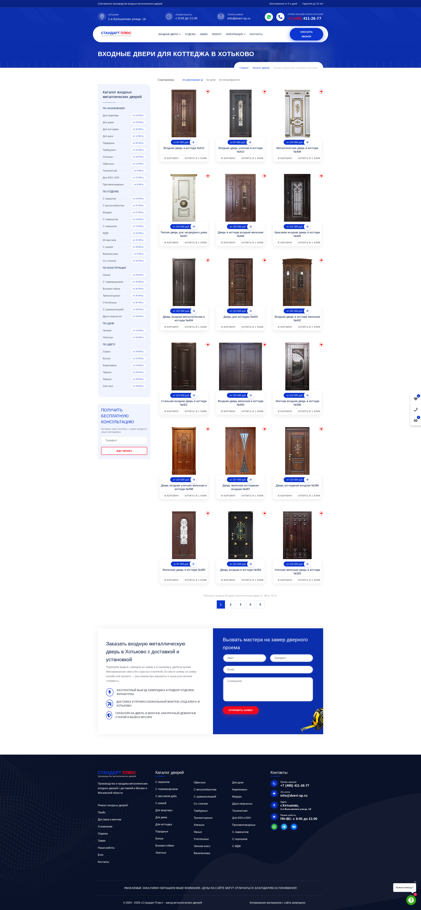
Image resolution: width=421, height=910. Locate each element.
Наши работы (106, 847)
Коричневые (239, 789)
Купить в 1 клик (196, 158)
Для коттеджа (163, 824)
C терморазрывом (166, 789)
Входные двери (168, 34)
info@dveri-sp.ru (238, 18)
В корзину (171, 158)
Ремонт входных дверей (113, 805)
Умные (198, 832)
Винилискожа (202, 853)
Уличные (199, 825)
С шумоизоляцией (205, 796)
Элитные (160, 852)
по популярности (229, 79)
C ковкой (160, 803)
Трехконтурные (203, 817)
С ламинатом (240, 832)
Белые (159, 838)
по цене (211, 79)
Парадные (161, 831)
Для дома (161, 817)
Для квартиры (164, 810)
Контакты (256, 34)
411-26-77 (304, 18)
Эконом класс (202, 846)
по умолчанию (192, 79)
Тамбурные (201, 810)
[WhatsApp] (269, 17)
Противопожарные (243, 825)
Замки (204, 34)
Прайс (102, 812)
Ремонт (217, 34)
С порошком (239, 839)
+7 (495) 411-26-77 (294, 785)
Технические (240, 810)
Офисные (200, 782)
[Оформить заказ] (415, 409)
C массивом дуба (166, 796)
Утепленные (201, 839)
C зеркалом (162, 782)
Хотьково (113, 15)
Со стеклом (201, 803)
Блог (101, 854)
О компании (105, 826)
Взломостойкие (164, 845)
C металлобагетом (205, 789)
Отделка (190, 34)
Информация (234, 34)
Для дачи (237, 782)
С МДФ (236, 846)
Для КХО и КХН (241, 817)
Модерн (237, 796)
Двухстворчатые (242, 803)
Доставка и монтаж (109, 819)
